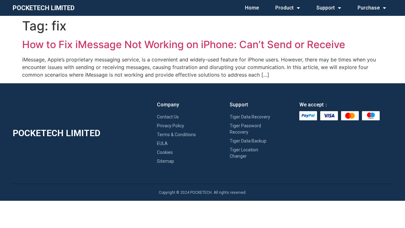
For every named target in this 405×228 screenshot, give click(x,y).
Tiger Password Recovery (245, 129)
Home (252, 8)
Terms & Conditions (176, 134)
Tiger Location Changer (244, 153)
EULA (162, 143)
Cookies (165, 152)
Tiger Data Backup (248, 140)
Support (325, 8)
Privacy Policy (170, 125)
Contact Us (168, 116)
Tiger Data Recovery (250, 116)
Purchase (369, 8)
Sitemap (165, 161)
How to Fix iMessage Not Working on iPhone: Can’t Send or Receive (183, 44)
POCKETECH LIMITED (44, 8)
